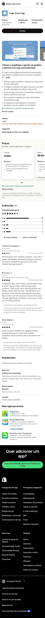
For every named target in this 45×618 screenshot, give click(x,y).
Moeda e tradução (31, 524)
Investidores (28, 548)
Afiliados (26, 561)
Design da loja (8, 511)
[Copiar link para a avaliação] (20, 246)
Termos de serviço (10, 594)
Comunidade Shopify (10, 550)
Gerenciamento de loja (11, 520)
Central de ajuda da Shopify (10, 540)
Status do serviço (30, 570)
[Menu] (42, 4)
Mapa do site (7, 605)
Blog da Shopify (8, 555)
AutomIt (34, 22)
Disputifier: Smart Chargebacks (21, 433)
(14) (23, 22)
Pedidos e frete (8, 507)
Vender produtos (9, 502)
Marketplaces (29, 498)
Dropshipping (28, 494)
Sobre (25, 539)
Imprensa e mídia (30, 552)
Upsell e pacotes (30, 507)
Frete (25, 520)
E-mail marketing (30, 511)
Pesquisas (6, 559)
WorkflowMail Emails (17, 420)
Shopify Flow (14, 412)
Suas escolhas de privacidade (14, 611)
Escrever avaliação (10, 237)
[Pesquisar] (37, 4)
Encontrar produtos (10, 498)
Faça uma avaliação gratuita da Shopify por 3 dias (22, 464)
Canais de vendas (9, 494)
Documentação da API (11, 546)
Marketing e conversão (11, 515)
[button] (22, 414)
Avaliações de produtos (33, 502)
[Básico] (23, 182)
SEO (25, 515)
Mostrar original (7, 111)
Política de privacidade (11, 373)
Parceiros (27, 557)
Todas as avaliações (29, 237)
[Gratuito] (21, 182)
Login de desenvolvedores (13, 588)
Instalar (22, 31)
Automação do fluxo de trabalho (15, 132)
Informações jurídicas (32, 565)
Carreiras (27, 544)
